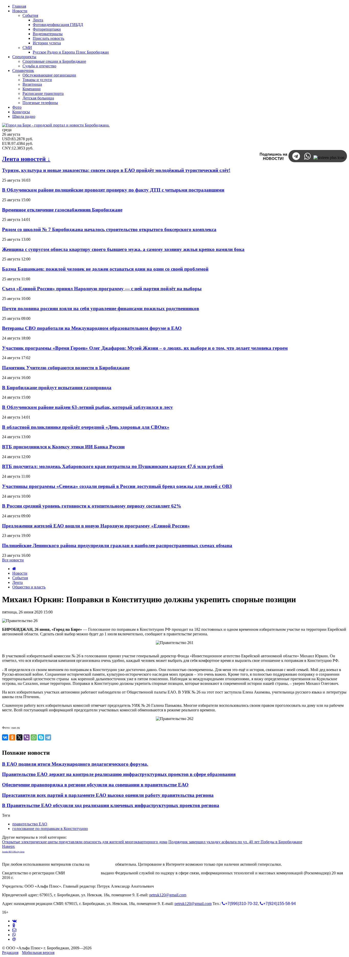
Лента (17, 582)
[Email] (14, 939)
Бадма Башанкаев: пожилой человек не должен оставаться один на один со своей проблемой (105, 269)
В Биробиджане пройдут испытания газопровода (56, 387)
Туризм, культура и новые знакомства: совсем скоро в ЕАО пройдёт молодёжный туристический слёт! (116, 170)
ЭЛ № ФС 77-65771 (83, 873)
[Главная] (14, 568)
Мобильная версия (38, 952)
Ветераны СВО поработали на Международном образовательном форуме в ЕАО (92, 328)
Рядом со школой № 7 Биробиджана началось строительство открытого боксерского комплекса (109, 229)
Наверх (8, 846)
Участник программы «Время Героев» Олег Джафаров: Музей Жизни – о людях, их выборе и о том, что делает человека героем (145, 348)
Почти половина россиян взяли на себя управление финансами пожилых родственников (100, 308)
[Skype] (41, 737)
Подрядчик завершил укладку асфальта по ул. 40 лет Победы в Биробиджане (235, 842)
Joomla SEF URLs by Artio (13, 852)
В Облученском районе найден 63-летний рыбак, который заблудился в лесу (87, 407)
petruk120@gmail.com (167, 895)
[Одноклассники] (12, 737)
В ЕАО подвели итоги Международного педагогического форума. (75, 764)
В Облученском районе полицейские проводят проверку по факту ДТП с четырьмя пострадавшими (113, 190)
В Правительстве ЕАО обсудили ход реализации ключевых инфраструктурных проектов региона (110, 805)
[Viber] (27, 737)
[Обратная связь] (14, 930)
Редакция (10, 952)
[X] (19, 737)
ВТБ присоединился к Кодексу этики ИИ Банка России (63, 446)
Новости (19, 573)
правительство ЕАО (29, 824)
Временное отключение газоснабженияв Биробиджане (62, 209)
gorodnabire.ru (102, 864)
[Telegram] (48, 737)
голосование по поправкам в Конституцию (50, 828)
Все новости (13, 560)
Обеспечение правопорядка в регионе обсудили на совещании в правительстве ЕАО (95, 784)
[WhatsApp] (34, 737)
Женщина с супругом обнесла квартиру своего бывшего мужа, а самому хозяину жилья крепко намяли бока (123, 249)
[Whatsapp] (14, 935)
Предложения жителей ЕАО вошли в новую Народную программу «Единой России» (96, 525)
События (20, 578)
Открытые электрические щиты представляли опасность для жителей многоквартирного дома (84, 842)
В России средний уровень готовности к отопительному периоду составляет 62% (91, 506)
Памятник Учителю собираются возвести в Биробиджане (66, 367)
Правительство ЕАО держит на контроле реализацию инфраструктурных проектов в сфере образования (119, 774)
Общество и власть (28, 587)
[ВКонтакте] (5, 737)
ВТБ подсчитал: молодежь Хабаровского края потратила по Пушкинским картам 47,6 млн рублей (112, 466)
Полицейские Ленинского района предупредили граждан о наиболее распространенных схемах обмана (117, 545)
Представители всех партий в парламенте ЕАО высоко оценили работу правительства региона (108, 795)
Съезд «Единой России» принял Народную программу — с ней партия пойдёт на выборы (102, 288)
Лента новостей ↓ (26, 159)
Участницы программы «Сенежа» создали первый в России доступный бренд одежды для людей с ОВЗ (117, 486)
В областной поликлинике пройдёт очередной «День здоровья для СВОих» (85, 427)
